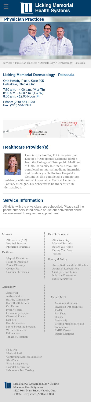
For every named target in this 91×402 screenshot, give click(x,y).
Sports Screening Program (21, 326)
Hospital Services (16, 243)
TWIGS (59, 310)
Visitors (56, 253)
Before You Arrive (62, 246)
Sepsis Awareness (62, 278)
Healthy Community (18, 299)
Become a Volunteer (66, 303)
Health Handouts (15, 323)
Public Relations (64, 333)
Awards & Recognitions (65, 268)
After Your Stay (61, 240)
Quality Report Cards (64, 271)
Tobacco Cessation (17, 336)
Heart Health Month (17, 303)
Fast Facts (60, 313)
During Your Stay (62, 250)
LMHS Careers (63, 330)
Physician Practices (26, 62)
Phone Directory (15, 265)
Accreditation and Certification (70, 265)
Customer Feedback (17, 271)
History (59, 316)
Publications (13, 333)
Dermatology (47, 62)
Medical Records (62, 243)
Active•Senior (14, 296)
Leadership (61, 320)
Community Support (18, 313)
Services (7, 62)
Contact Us (12, 268)
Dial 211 (11, 319)
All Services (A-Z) (16, 240)
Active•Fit (12, 292)
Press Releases (14, 309)
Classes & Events (16, 316)
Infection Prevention (64, 275)
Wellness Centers (16, 330)
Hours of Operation (17, 261)
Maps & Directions (17, 258)
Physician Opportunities (69, 306)
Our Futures (12, 306)
